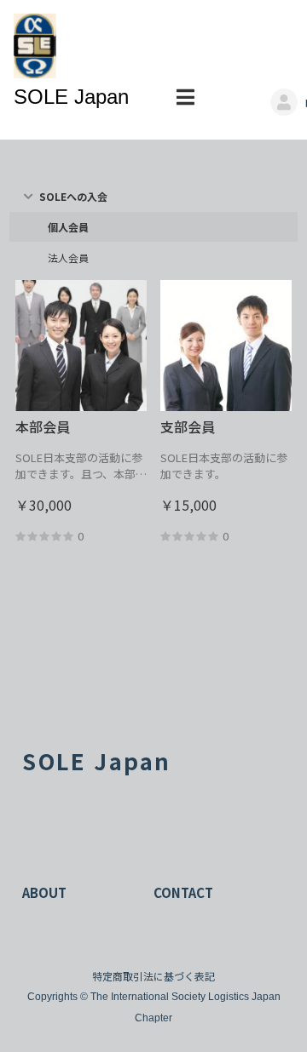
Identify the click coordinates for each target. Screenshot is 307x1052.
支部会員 (187, 427)
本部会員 (42, 427)
